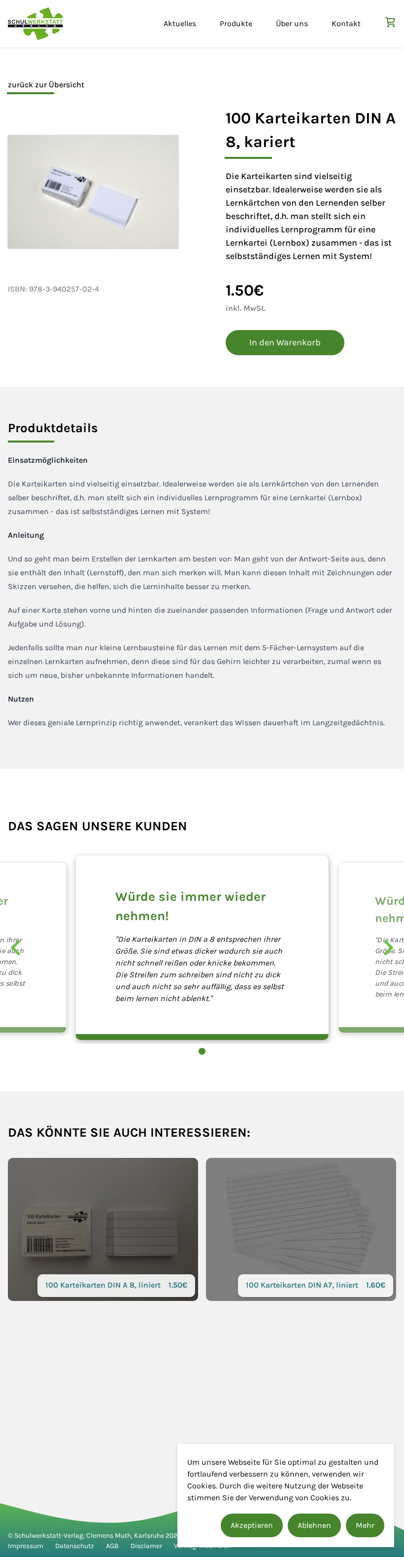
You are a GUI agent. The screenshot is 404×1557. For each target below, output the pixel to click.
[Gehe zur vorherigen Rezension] (16, 948)
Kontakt (346, 23)
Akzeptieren (252, 1525)
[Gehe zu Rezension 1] (202, 1051)
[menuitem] (180, 24)
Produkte (236, 23)
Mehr (365, 1525)
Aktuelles (180, 23)
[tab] (53, 428)
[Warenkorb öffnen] (390, 22)
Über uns (292, 23)
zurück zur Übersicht (46, 84)
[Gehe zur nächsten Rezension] (388, 948)
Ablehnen (314, 1525)
